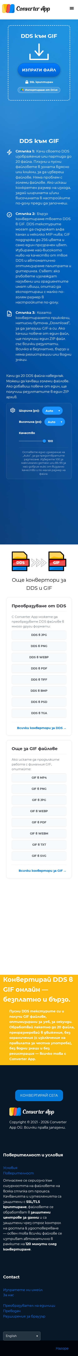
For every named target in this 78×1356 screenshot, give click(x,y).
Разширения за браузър (24, 1316)
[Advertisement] (39, 927)
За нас (8, 1295)
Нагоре (62, 1348)
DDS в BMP (39, 691)
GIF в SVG (39, 856)
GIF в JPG (39, 800)
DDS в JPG (39, 635)
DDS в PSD (39, 702)
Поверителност (18, 1173)
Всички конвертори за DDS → (41, 728)
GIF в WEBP (39, 811)
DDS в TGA (39, 713)
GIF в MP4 (39, 777)
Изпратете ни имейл (23, 1290)
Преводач (12, 1311)
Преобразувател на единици (29, 1306)
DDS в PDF (39, 668)
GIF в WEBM (39, 833)
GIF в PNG (39, 789)
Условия (10, 1168)
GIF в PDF (39, 822)
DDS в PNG (39, 646)
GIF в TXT (39, 844)
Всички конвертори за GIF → (42, 871)
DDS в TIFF (39, 679)
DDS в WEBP (39, 657)
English (11, 1336)
